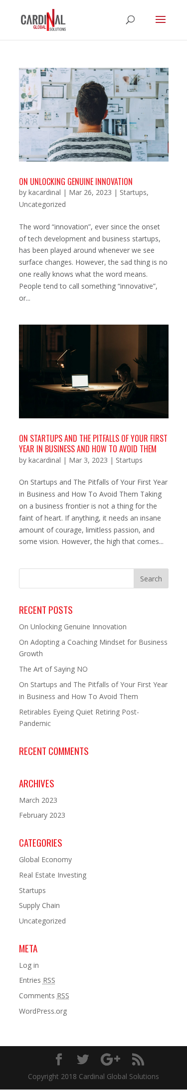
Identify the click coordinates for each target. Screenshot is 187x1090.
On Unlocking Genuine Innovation (76, 181)
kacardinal (44, 192)
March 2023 (38, 800)
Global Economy (45, 859)
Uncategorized (42, 204)
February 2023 (42, 815)
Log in (29, 965)
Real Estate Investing (52, 875)
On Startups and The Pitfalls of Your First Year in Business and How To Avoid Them (93, 443)
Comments (44, 995)
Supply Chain (39, 905)
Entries (37, 980)
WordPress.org (43, 1011)
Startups (133, 192)
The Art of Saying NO (53, 669)
